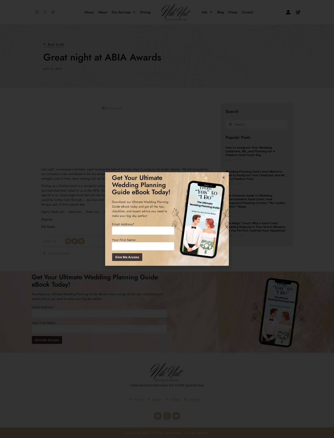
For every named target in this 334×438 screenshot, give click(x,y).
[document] (167, 219)
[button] (223, 177)
